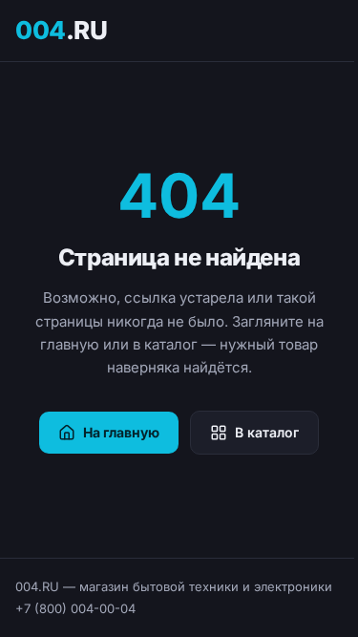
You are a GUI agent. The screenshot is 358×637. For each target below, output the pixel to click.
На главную (121, 432)
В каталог (267, 432)
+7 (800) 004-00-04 (75, 608)
